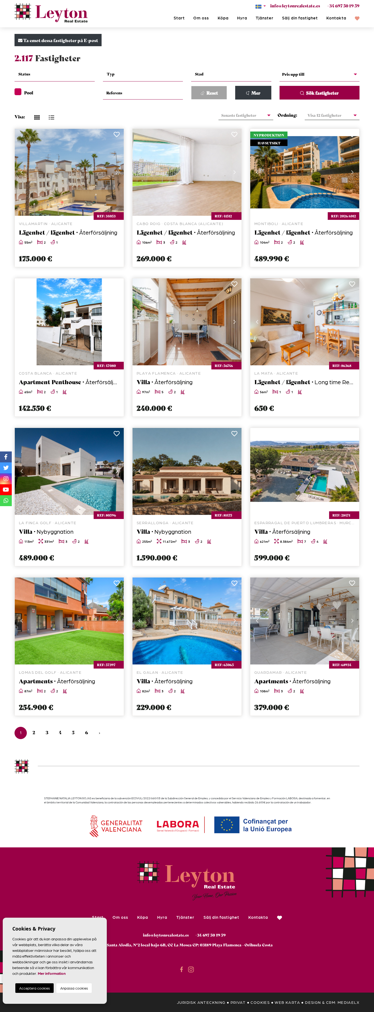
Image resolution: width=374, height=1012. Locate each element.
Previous (21, 172)
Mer (255, 92)
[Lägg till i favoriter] (116, 136)
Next (117, 172)
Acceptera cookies (34, 988)
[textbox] (58, 74)
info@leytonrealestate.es (295, 5)
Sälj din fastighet (300, 17)
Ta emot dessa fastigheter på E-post (60, 40)
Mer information (52, 973)
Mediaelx (348, 1002)
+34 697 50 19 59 (343, 5)
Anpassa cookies (74, 988)
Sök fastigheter (322, 92)
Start (179, 17)
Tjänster (265, 17)
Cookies (260, 1002)
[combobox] (55, 74)
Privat (238, 1002)
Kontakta (336, 17)
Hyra (242, 17)
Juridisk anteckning (201, 1002)
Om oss (201, 17)
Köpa (223, 17)
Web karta (287, 1002)
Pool (28, 92)
